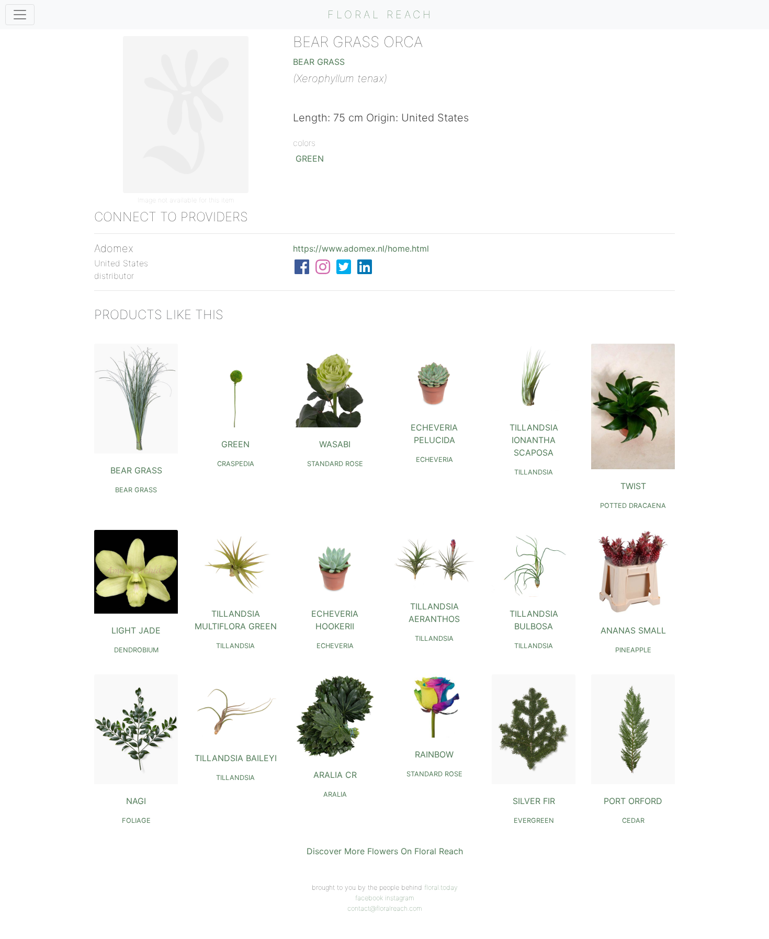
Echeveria (434, 459)
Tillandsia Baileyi (236, 758)
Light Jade (136, 630)
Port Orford (633, 801)
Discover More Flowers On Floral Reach (385, 851)
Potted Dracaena (633, 506)
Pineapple (633, 650)
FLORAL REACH (380, 14)
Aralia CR (335, 775)
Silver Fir (534, 801)
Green (310, 158)
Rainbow (434, 754)
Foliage (136, 820)
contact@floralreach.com (384, 908)
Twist (633, 486)
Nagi (136, 801)
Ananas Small (633, 630)
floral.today (441, 887)
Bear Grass (319, 61)
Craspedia (235, 464)
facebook (369, 898)
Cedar (633, 820)
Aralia (335, 794)
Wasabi (334, 444)
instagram (399, 898)
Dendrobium (136, 650)
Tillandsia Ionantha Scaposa (534, 440)
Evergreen (534, 820)
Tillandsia (533, 472)
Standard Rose (335, 464)
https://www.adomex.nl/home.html (361, 248)
